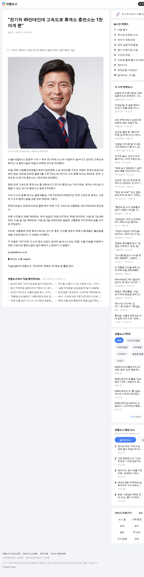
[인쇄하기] (101, 40)
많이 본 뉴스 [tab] (125, 439)
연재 (136, 538)
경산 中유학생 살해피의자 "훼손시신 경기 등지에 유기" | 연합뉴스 (32, 287)
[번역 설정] (89, 40)
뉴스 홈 (122, 519)
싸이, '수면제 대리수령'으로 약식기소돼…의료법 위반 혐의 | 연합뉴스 (80, 296)
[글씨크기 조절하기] (95, 40)
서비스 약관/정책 (58, 553)
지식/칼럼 (122, 538)
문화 (122, 532)
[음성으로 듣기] (84, 40)
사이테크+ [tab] (122, 353)
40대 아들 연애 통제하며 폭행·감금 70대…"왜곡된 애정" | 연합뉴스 (80, 300)
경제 (122, 525)
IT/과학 (136, 532)
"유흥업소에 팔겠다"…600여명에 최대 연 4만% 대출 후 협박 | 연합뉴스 (32, 296)
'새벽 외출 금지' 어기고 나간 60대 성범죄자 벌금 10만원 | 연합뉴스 (32, 300)
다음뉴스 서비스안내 (11, 553)
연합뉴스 (11, 4)
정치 (136, 525)
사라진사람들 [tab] (133, 340)
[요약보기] (78, 40)
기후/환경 (137, 519)
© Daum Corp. (9, 567)
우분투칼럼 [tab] (122, 347)
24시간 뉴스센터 (30, 553)
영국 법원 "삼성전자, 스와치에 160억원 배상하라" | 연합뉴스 (80, 292)
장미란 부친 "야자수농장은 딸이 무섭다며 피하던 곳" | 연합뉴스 (32, 283)
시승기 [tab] (120, 360)
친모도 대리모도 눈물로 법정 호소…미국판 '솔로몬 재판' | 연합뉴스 (32, 292)
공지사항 (44, 553)
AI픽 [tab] (119, 340)
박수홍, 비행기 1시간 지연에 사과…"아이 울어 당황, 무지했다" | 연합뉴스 (80, 283)
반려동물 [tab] (137, 347)
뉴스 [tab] (140, 512)
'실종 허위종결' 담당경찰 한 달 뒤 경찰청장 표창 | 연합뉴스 (80, 287)
